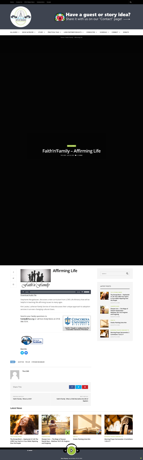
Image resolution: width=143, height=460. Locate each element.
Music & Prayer (27, 32)
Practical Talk (53, 32)
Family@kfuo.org (27, 319)
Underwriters (40, 2)
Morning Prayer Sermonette (120, 330)
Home (12, 2)
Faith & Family (72, 146)
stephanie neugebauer (38, 362)
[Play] (23, 292)
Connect (115, 32)
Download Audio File (28, 295)
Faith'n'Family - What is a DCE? (22, 399)
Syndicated (90, 32)
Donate (49, 2)
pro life (27, 362)
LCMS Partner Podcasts (73, 32)
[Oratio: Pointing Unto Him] (104, 324)
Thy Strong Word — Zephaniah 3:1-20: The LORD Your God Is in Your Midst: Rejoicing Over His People (120, 297)
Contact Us (19, 2)
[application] (56, 292)
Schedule (103, 32)
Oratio (113, 320)
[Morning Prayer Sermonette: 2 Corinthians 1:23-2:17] (104, 333)
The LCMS (63, 155)
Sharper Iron (115, 306)
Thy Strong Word (116, 292)
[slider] (87, 292)
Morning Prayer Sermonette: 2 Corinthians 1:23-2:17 (120, 333)
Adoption (21, 362)
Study (40, 32)
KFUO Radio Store (29, 2)
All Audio (13, 32)
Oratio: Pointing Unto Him (119, 322)
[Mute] (82, 292)
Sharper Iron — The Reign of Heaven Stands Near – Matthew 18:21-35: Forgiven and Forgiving (119, 311)
